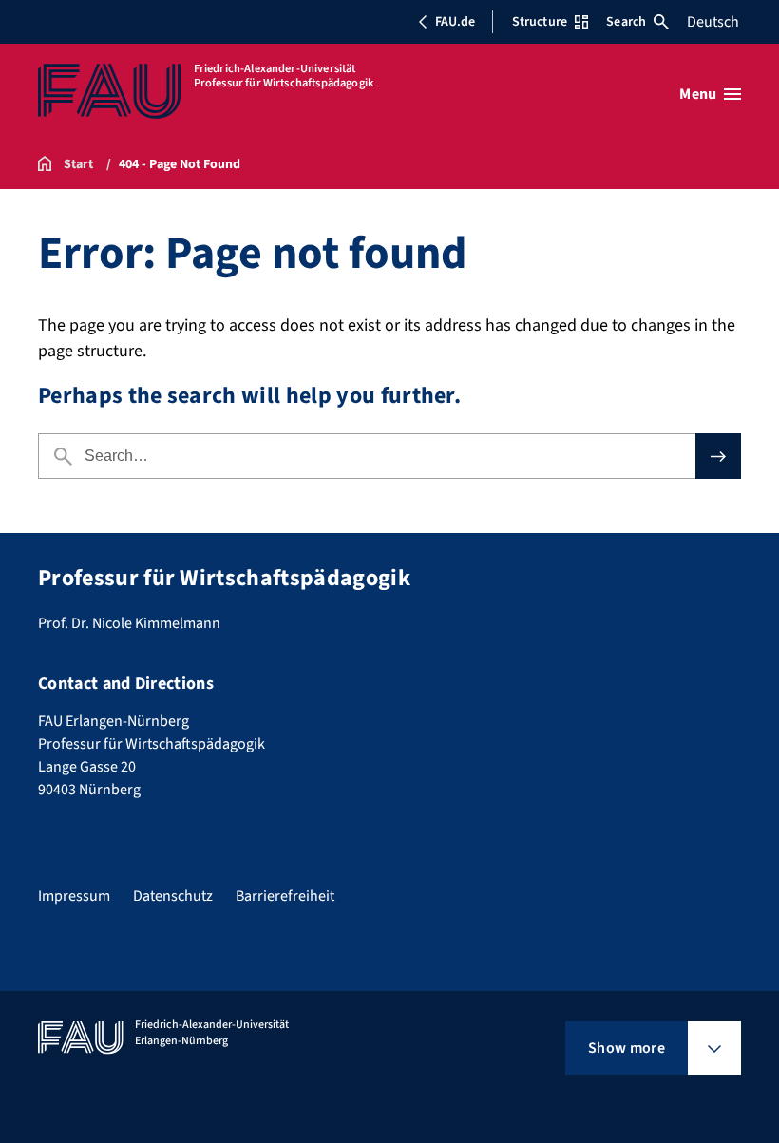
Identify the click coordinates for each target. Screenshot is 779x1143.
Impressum (74, 896)
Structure (539, 21)
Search (626, 21)
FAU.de (455, 21)
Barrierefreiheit (285, 896)
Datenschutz (173, 896)
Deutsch (713, 21)
